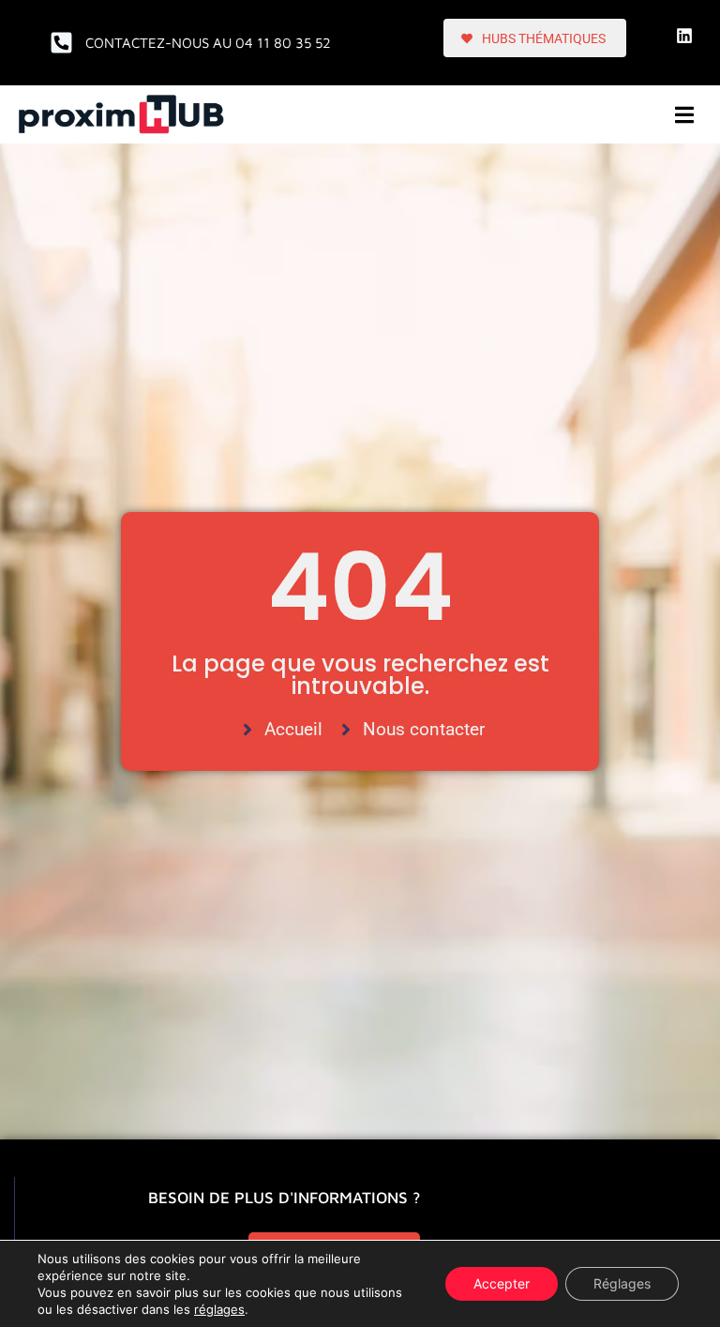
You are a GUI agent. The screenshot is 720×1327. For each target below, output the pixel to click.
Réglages (622, 1283)
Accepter (501, 1283)
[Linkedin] (684, 36)
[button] (684, 114)
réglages (219, 1309)
